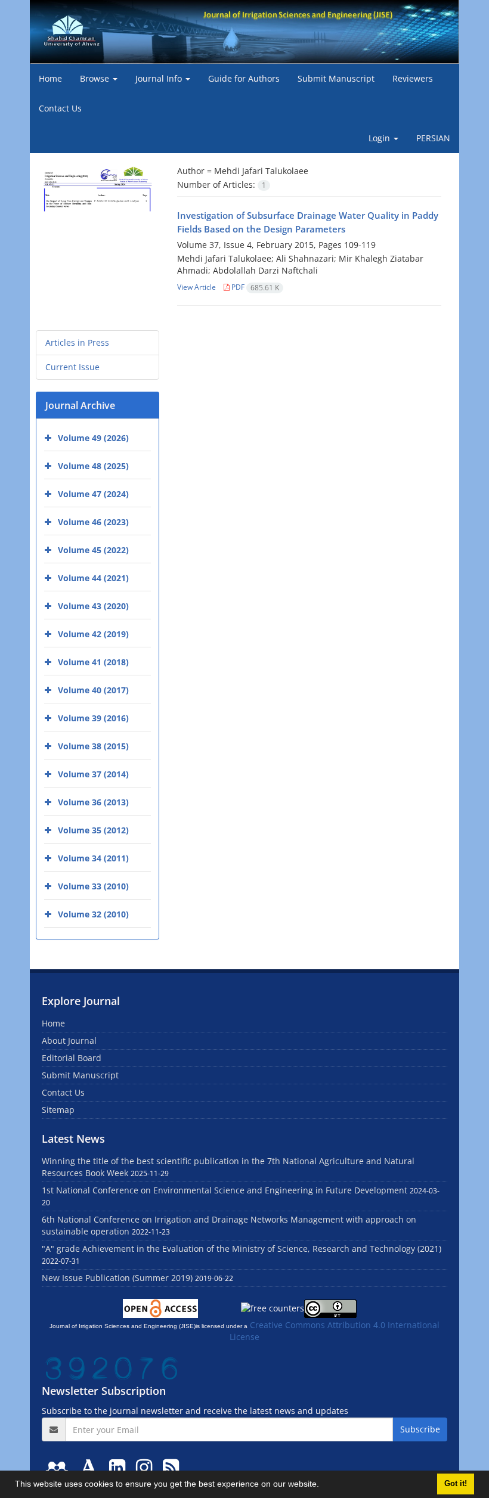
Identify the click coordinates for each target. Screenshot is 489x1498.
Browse (96, 78)
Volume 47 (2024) (93, 494)
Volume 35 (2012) (93, 830)
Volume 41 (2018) (93, 662)
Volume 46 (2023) (93, 522)
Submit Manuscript (336, 78)
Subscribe (420, 1429)
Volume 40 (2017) (93, 690)
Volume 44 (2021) (93, 578)
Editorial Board (71, 1057)
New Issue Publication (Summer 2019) (117, 1277)
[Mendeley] (59, 1467)
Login (380, 138)
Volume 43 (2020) (93, 606)
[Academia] (91, 1467)
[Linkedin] (119, 1467)
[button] (323, 1485)
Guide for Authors (244, 78)
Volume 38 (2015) (93, 746)
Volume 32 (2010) (93, 914)
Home (50, 78)
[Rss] (171, 1467)
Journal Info (159, 78)
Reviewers (412, 78)
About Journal (69, 1040)
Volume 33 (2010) (93, 886)
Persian (433, 138)
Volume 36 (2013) (93, 802)
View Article (196, 287)
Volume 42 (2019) (93, 634)
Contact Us (60, 108)
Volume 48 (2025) (93, 466)
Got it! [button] (455, 1484)
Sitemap (58, 1109)
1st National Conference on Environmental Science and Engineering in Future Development (224, 1190)
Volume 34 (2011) (93, 858)
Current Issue (72, 367)
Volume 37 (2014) (93, 774)
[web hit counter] (111, 1367)
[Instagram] (146, 1467)
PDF (254, 287)
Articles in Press (77, 342)
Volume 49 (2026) (93, 437)
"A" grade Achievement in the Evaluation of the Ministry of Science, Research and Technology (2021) (241, 1248)
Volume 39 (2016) (93, 718)
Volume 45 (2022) (93, 550)
